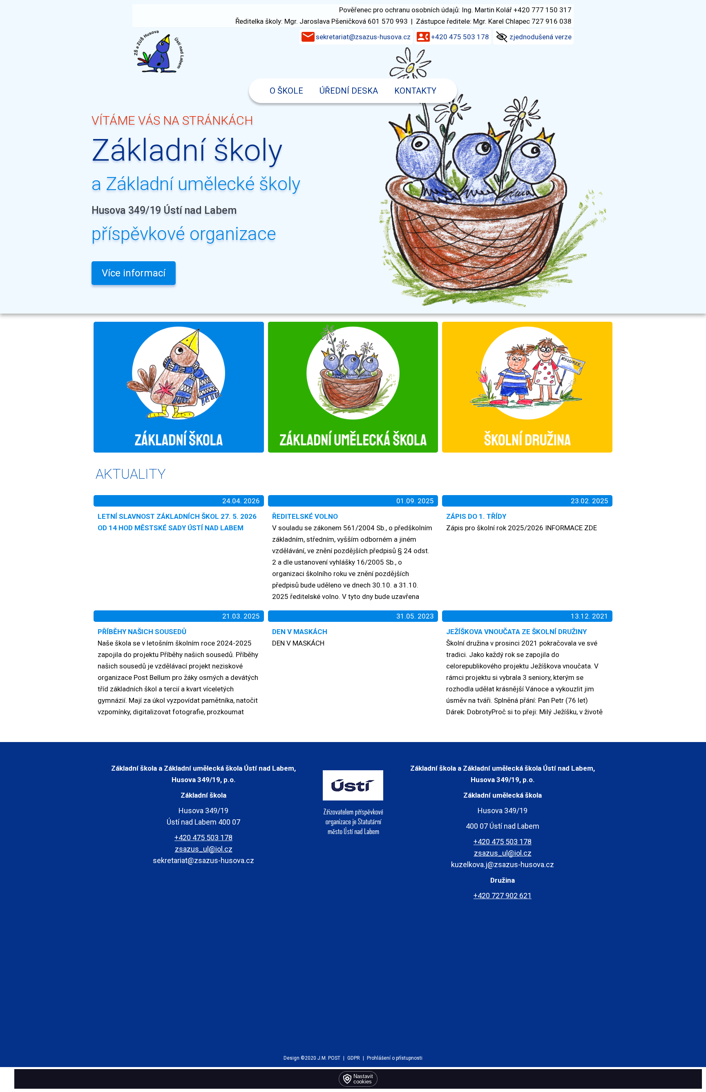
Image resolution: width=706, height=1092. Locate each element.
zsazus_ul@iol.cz (203, 849)
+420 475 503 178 (460, 37)
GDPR (353, 1058)
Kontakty (415, 91)
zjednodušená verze (540, 37)
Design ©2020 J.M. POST (312, 1058)
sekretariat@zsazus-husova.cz (363, 37)
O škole (286, 91)
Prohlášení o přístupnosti (394, 1058)
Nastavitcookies (363, 1079)
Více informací (133, 273)
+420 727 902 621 (503, 895)
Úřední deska (348, 91)
